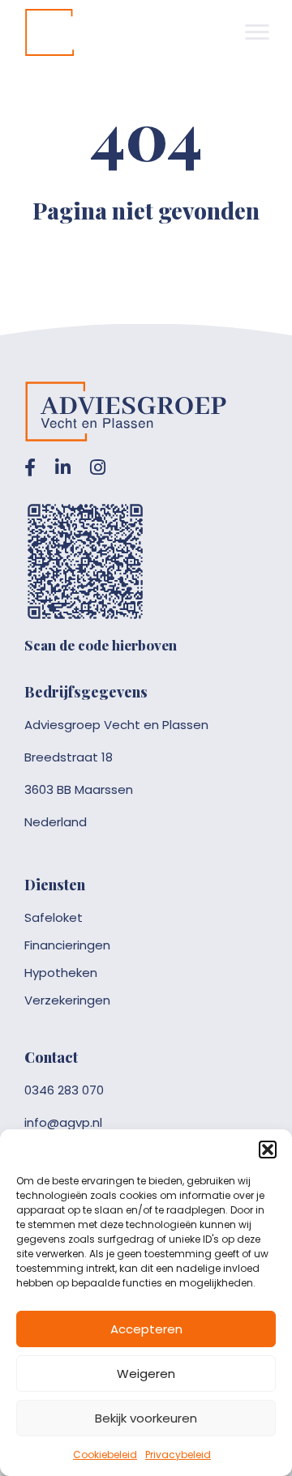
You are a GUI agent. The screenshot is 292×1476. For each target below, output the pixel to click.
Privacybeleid (178, 1454)
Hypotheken (60, 972)
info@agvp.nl (63, 1122)
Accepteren (146, 1328)
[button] (268, 1149)
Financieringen (67, 944)
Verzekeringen (67, 1000)
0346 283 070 (64, 1089)
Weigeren (146, 1373)
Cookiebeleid (105, 1454)
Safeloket (53, 917)
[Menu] (257, 32)
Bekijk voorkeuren (146, 1418)
